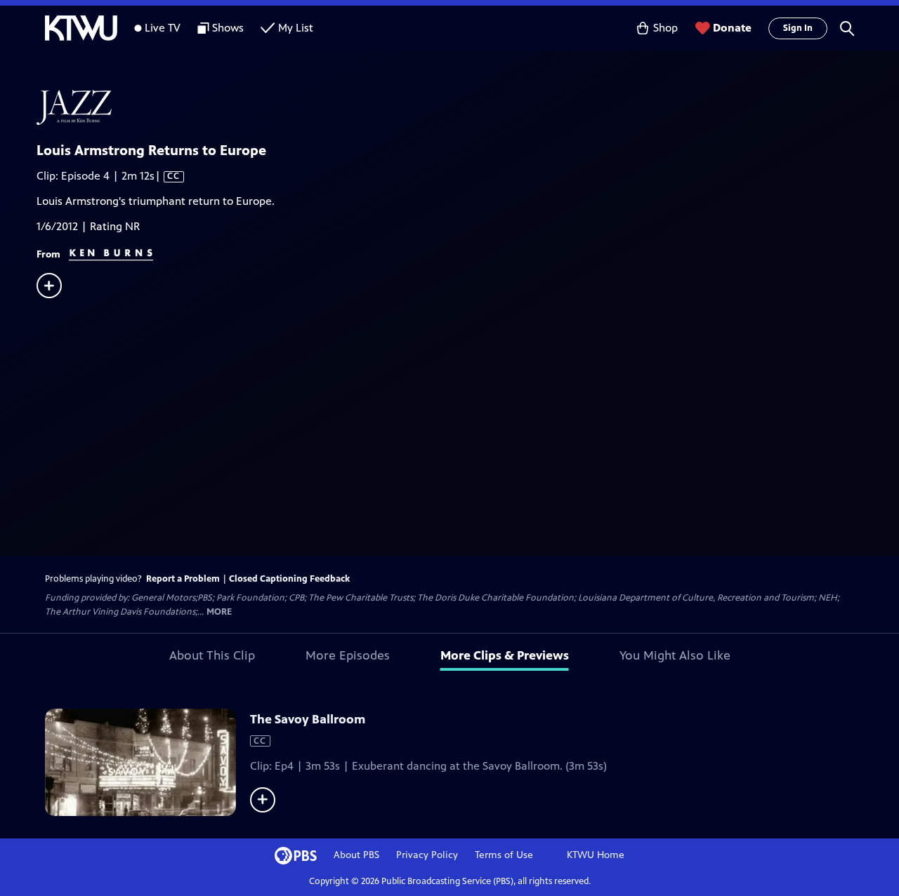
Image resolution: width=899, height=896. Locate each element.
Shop (665, 27)
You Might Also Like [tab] (674, 655)
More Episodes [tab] (348, 655)
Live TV (163, 27)
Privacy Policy (427, 855)
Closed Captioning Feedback (289, 578)
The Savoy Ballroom (307, 719)
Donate (732, 27)
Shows (228, 27)
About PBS (356, 855)
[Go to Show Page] (468, 107)
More (219, 612)
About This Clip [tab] (212, 655)
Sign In (798, 28)
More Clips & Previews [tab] (504, 655)
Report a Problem (183, 578)
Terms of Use (504, 855)
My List (295, 27)
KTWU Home (595, 855)
